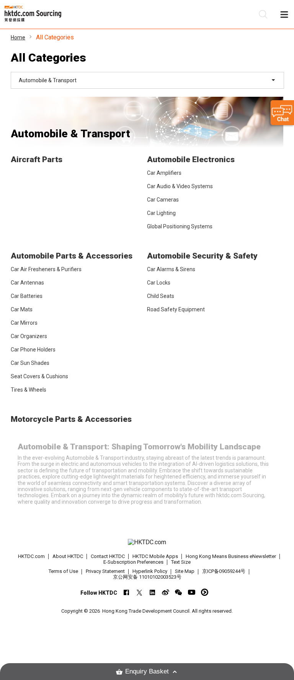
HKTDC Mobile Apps (155, 556)
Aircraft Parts (36, 159)
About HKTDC (67, 556)
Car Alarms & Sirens (171, 269)
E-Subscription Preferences (133, 562)
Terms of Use (63, 571)
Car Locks (158, 283)
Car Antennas (27, 283)
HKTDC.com (31, 556)
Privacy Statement (105, 571)
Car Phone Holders (33, 350)
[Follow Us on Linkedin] (152, 592)
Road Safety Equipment (176, 309)
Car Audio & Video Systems (180, 186)
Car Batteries (26, 296)
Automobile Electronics (191, 159)
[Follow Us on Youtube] (191, 592)
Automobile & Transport (70, 133)
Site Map (184, 571)
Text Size (181, 562)
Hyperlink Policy (149, 571)
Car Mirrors (24, 323)
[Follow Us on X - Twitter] (139, 592)
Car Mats (22, 309)
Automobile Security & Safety (202, 255)
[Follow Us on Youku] (204, 592)
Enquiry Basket (147, 671)
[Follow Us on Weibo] (165, 592)
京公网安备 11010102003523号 (147, 577)
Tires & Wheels (28, 390)
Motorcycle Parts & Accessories (71, 419)
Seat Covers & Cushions (39, 376)
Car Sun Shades (30, 363)
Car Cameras (163, 200)
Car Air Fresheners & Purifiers (46, 269)
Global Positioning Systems (179, 226)
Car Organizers (29, 336)
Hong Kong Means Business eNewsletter (231, 556)
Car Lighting (161, 213)
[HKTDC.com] (147, 542)
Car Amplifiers (164, 173)
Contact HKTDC (108, 556)
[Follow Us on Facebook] (126, 592)
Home (18, 37)
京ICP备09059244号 (223, 571)
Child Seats (160, 296)
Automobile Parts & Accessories (71, 255)
